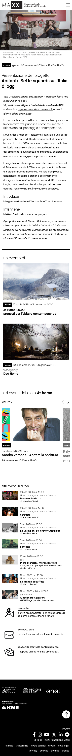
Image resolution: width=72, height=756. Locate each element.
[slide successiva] (68, 402)
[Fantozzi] (10, 543)
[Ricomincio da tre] (10, 495)
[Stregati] (10, 511)
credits (65, 750)
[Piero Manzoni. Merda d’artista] (10, 559)
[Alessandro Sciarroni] (10, 594)
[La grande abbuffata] (10, 578)
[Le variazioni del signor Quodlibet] (10, 527)
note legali (63, 745)
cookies (44, 750)
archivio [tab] (7, 402)
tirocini (51, 745)
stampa (9, 745)
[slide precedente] (63, 402)
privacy (33, 750)
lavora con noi (38, 745)
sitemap (55, 750)
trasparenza (22, 745)
